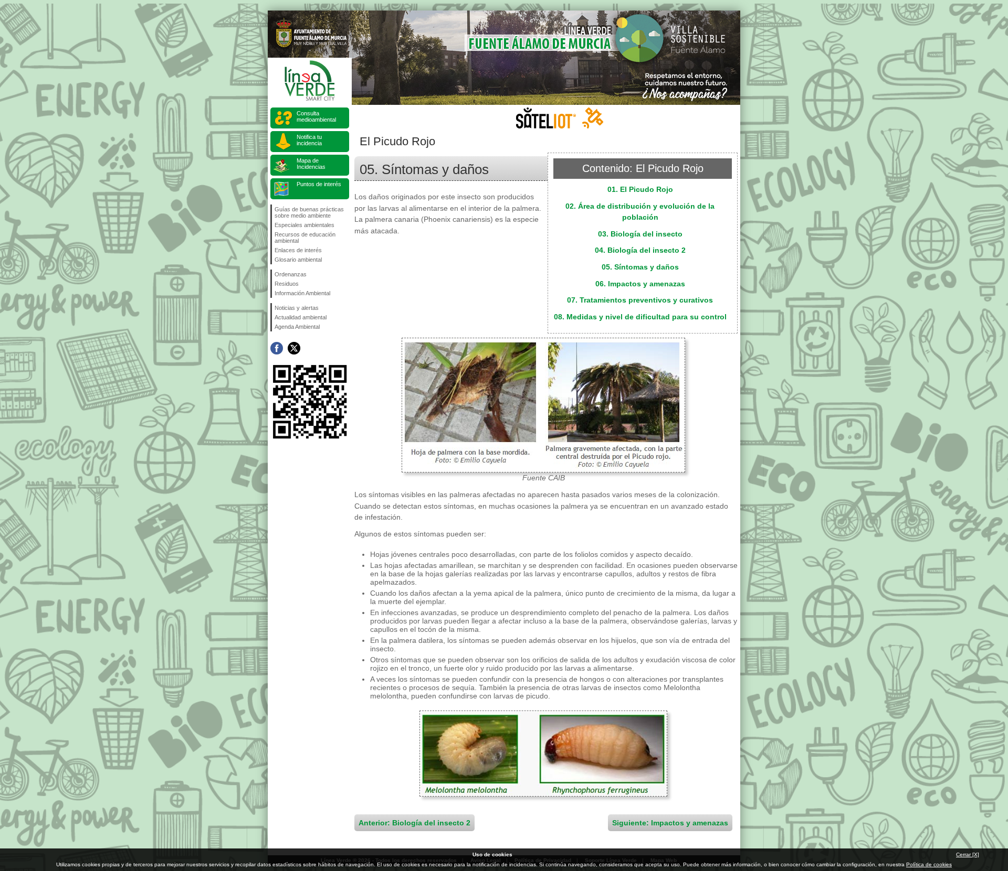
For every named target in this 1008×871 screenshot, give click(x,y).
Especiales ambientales (304, 225)
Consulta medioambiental (316, 116)
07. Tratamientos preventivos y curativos (640, 300)
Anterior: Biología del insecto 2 (414, 823)
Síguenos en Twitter (294, 348)
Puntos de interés (319, 184)
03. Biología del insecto (640, 234)
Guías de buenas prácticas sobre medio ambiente (309, 212)
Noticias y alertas (297, 308)
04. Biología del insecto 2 (640, 250)
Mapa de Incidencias (311, 163)
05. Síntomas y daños (640, 267)
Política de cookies (929, 864)
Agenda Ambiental (297, 327)
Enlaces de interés (298, 250)
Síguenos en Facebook (276, 348)
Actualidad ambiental (301, 317)
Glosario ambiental (298, 259)
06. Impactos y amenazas (640, 283)
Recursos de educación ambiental (305, 237)
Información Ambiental (302, 293)
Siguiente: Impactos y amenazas (670, 823)
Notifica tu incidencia (309, 140)
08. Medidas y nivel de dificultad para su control (640, 317)
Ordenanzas (291, 274)
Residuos (287, 284)
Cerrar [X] (967, 854)
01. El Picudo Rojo (640, 189)
